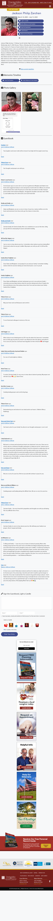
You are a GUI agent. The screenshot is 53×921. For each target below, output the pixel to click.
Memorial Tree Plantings (26, 33)
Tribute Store (4, 162)
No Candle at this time (10, 629)
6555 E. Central (23, 880)
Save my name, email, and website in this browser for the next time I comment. (23, 616)
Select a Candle (8, 620)
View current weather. (27, 69)
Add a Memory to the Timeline (28, 24)
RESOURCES (31, 875)
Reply (2, 156)
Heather (3, 145)
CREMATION (41, 872)
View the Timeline (9, 80)
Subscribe (26, 648)
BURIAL (35, 872)
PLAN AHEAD (23, 875)
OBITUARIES (44, 875)
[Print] (19, 38)
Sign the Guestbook (25, 27)
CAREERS (37, 875)
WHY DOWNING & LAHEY (26, 872)
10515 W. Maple (37, 880)
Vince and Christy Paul (7, 421)
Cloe (2, 565)
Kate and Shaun (5, 468)
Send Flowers (24, 30)
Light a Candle (24, 20)
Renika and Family (5, 221)
